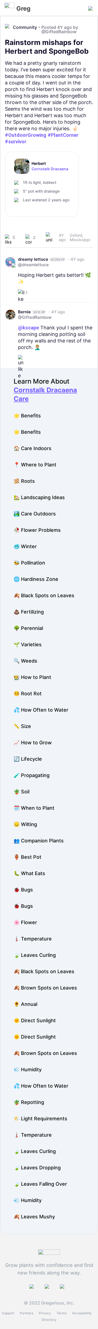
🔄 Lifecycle (28, 759)
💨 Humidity (28, 1069)
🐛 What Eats (29, 873)
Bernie (24, 311)
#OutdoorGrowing (25, 135)
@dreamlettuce (33, 264)
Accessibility (82, 1313)
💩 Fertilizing (29, 612)
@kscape (28, 327)
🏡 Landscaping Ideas (39, 497)
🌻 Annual (25, 1004)
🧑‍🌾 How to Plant (32, 677)
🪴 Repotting (29, 1102)
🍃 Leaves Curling (35, 955)
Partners (26, 1313)
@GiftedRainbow (58, 31)
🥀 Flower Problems (37, 530)
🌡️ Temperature (33, 939)
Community (25, 27)
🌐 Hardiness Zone (36, 579)
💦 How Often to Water (41, 710)
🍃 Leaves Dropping (37, 1167)
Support (8, 1313)
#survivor (15, 141)
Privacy (45, 1313)
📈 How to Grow (33, 742)
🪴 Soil (21, 791)
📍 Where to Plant (35, 465)
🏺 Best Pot (27, 857)
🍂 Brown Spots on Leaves (45, 988)
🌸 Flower (25, 922)
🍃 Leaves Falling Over (40, 1184)
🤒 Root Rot (28, 693)
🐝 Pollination (29, 563)
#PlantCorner (63, 135)
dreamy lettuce (33, 259)
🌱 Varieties (28, 644)
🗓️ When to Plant (34, 808)
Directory (49, 1320)
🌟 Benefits (27, 415)
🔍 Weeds (25, 661)
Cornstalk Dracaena (50, 169)
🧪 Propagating (32, 775)
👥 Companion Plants (39, 840)
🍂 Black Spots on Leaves (44, 595)
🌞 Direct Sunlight (35, 1020)
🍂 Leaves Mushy (34, 1216)
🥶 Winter (25, 546)
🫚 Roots (24, 481)
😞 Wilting (25, 824)
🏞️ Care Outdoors (35, 514)
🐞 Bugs (23, 890)
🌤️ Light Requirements (40, 1118)
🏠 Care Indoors (32, 448)
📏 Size (22, 726)
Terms (61, 1313)
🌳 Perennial (28, 628)
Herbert (39, 163)
